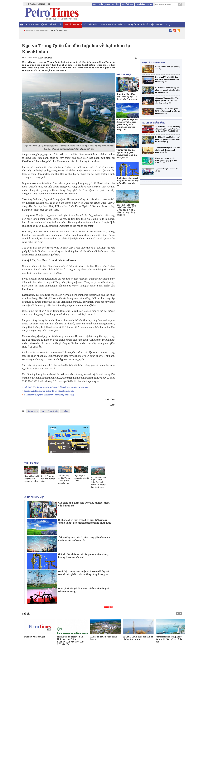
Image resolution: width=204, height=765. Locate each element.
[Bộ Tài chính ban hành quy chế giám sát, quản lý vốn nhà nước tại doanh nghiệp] (148, 90)
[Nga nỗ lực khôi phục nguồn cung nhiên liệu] (31, 470)
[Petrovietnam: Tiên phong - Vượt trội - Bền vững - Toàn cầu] (171, 626)
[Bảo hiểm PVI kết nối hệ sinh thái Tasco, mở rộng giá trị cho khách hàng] (148, 80)
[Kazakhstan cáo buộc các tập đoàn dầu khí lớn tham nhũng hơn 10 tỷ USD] (98, 470)
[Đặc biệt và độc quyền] (39, 626)
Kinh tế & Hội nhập (73, 25)
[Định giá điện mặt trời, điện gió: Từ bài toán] (42, 527)
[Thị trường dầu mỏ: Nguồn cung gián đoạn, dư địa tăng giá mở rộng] (42, 544)
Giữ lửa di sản (98, 4)
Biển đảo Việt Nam (150, 25)
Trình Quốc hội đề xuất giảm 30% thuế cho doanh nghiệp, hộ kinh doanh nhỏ (167, 111)
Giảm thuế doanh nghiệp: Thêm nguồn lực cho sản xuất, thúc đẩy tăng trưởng (167, 100)
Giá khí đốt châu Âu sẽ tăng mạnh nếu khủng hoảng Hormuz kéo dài (83, 556)
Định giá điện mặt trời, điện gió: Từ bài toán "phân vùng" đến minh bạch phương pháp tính (84, 521)
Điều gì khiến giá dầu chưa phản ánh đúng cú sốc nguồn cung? (83, 590)
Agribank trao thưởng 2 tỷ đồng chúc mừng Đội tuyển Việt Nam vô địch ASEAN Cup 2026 (167, 128)
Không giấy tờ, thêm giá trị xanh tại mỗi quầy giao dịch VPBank (166, 160)
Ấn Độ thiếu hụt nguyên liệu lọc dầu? (48, 478)
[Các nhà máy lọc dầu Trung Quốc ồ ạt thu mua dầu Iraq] (65, 469)
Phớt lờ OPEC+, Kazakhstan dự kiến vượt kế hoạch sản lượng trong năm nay (56, 387)
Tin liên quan (31, 463)
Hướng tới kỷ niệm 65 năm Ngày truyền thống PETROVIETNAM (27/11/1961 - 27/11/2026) (72, 640)
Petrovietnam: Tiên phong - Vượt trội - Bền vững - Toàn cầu (169, 639)
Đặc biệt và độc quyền (35, 636)
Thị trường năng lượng (59, 30)
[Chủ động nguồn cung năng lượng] (105, 626)
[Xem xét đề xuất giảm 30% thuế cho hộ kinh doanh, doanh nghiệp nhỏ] (148, 150)
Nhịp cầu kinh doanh (153, 62)
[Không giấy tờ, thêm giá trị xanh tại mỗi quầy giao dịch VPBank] (148, 161)
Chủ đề (26, 613)
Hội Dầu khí (46, 25)
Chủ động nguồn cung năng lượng (103, 638)
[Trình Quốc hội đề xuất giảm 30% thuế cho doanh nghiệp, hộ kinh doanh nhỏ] (148, 111)
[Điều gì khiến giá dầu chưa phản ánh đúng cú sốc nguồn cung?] (42, 595)
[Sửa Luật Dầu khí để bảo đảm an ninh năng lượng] (138, 626)
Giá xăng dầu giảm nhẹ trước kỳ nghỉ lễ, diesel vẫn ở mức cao (84, 504)
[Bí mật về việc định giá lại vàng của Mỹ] (148, 69)
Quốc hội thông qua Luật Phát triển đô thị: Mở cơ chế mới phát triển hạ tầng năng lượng (84, 573)
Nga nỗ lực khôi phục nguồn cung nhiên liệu (31, 478)
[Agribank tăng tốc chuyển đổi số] (148, 171)
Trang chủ (29, 30)
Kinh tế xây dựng (127, 4)
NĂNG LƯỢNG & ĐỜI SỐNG (105, 25)
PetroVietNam (32, 25)
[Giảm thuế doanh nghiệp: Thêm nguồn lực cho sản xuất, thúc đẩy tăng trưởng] (148, 101)
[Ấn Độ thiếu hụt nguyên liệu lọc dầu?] (48, 470)
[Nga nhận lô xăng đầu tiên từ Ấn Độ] (81, 469)
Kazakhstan (33, 411)
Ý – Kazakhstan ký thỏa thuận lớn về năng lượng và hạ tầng (49, 394)
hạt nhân (64, 411)
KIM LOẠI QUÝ (166, 25)
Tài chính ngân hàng (153, 122)
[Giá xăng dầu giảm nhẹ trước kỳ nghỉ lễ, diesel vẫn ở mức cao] (42, 509)
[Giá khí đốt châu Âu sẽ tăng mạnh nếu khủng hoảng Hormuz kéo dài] (42, 561)
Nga (42, 411)
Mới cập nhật (123, 74)
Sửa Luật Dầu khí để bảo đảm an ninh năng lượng (138, 638)
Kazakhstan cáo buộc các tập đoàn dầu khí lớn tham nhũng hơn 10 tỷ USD (98, 482)
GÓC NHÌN (87, 25)
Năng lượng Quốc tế (112, 4)
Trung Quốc (53, 411)
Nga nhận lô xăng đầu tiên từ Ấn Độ (81, 478)
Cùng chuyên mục (34, 497)
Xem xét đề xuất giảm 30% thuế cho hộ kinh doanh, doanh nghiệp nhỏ (167, 150)
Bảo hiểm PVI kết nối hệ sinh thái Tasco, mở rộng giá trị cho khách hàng (167, 79)
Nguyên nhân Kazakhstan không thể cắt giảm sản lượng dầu (49, 391)
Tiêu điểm (57, 25)
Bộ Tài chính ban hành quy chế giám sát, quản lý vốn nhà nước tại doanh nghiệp (167, 89)
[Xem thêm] (108, 607)
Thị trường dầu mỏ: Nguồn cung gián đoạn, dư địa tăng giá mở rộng (84, 539)
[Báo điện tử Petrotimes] (51, 14)
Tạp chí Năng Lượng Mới (144, 4)
